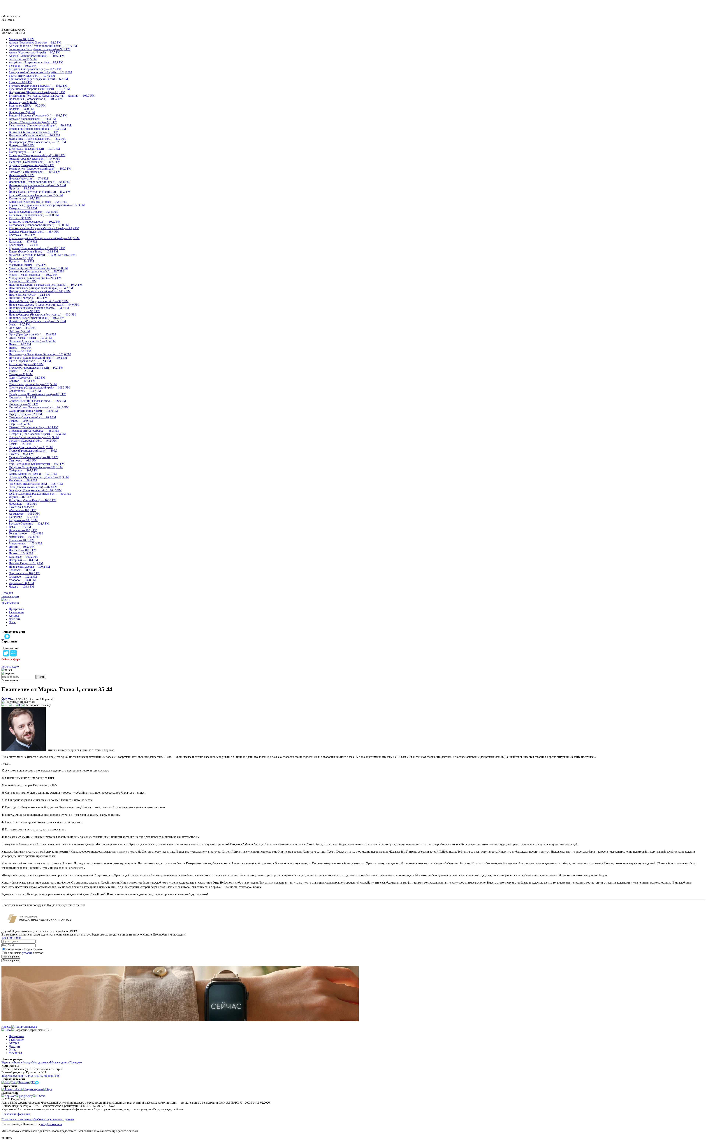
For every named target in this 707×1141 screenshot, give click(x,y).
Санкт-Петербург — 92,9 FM (27, 377)
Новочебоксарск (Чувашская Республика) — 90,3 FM (42, 314)
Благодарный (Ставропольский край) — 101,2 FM (40, 72)
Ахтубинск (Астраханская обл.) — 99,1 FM (36, 62)
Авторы (14, 615)
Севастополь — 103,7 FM (25, 390)
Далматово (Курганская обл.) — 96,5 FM (34, 135)
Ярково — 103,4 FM (21, 586)
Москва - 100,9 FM (13, 32)
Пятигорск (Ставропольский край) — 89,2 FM (38, 357)
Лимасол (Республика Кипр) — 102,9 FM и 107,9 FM (42, 254)
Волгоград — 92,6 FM (23, 102)
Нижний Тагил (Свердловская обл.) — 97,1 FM (38, 301)
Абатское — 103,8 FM (22, 510)
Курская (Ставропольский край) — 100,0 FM (37, 248)
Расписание (16, 612)
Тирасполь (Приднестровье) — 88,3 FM (34, 430)
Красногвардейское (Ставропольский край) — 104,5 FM (44, 238)
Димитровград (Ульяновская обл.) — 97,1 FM (37, 142)
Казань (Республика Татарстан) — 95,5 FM (36, 195)
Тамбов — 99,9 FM (21, 420)
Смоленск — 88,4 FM (22, 397)
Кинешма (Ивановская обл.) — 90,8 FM (34, 215)
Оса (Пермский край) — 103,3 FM (30, 337)
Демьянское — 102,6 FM (24, 536)
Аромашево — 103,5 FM (24, 513)
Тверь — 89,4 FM (20, 424)
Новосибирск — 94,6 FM (24, 311)
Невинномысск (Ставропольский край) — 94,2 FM (41, 288)
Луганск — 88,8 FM (21, 261)
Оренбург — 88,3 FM (22, 327)
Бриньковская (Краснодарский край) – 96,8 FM (38, 79)
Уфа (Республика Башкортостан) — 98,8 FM (36, 463)
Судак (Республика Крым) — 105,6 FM (33, 410)
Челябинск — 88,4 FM (23, 480)
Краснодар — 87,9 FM (23, 241)
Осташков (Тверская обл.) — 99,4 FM (32, 341)
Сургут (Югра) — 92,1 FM (25, 414)
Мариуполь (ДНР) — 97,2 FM (27, 264)
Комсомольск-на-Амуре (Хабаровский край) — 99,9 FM (44, 228)
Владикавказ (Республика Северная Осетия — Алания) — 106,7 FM (51, 95)
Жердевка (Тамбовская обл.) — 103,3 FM (34, 161)
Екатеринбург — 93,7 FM (25, 152)
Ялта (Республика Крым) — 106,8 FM (32, 500)
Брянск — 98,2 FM (20, 82)
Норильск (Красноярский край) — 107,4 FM (36, 317)
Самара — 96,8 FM (21, 374)
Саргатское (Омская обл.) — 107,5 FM (33, 384)
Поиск (41, 676)
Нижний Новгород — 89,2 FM (28, 297)
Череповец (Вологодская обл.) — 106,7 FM (36, 483)
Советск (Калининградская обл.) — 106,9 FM (37, 400)
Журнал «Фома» (11, 1062)
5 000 (17, 937)
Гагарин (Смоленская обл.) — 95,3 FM (33, 122)
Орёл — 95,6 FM (19, 331)
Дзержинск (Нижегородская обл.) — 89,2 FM (37, 138)
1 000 (10, 937)
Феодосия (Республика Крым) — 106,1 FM (36, 467)
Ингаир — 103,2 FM (21, 546)
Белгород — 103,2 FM (22, 65)
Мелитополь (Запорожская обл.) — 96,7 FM (36, 271)
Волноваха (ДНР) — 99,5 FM (27, 105)
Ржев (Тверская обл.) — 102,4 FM (30, 361)
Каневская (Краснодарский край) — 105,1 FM (38, 201)
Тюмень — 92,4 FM (21, 453)
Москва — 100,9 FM (21, 39)
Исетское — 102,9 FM (22, 550)
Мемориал (15, 1052)
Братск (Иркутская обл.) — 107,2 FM (32, 75)
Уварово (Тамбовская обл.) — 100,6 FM (33, 457)
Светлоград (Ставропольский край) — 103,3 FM (39, 387)
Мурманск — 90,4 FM (22, 281)
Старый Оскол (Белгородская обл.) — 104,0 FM (38, 407)
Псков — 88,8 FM (20, 351)
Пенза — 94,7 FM (20, 344)
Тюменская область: (21, 506)
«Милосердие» (58, 1062)
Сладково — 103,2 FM (23, 576)
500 (3, 937)
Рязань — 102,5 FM (21, 370)
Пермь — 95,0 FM (20, 347)
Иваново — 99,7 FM (21, 175)
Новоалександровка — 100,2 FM (29, 566)
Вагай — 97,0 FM (20, 526)
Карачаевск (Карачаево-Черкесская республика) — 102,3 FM (47, 205)
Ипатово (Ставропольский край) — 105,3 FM (37, 185)
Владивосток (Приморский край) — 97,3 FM (37, 92)
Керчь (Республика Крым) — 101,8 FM (33, 211)
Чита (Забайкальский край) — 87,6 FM (33, 487)
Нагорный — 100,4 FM (23, 560)
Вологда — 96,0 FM (21, 108)
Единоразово (33, 949)
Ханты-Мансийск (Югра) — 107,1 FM (33, 473)
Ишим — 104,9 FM (21, 553)
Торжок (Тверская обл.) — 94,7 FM (31, 447)
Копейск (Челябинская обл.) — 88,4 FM (34, 231)
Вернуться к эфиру (13, 29)
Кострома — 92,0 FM (22, 234)
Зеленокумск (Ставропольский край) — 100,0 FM (40, 168)
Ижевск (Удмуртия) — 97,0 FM (28, 178)
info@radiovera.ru (12, 1075)
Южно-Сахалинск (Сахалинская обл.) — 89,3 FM (40, 493)
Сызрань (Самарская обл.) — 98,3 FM (32, 417)
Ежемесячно (13, 949)
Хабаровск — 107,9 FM (23, 470)
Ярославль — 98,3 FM (23, 503)
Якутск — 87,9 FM (20, 497)
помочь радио (10, 596)
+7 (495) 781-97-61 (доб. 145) (42, 1075)
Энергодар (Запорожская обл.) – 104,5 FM (35, 490)
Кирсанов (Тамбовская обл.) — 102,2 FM (34, 221)
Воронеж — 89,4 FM (22, 112)
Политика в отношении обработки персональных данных (37, 1119)
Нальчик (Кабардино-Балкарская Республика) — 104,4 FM (45, 284)
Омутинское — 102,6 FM (24, 573)
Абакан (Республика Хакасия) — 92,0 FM (35, 42)
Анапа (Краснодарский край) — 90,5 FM (34, 52)
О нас (12, 622)
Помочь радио (11, 956)
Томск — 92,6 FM (20, 443)
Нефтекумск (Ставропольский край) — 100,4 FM (40, 291)
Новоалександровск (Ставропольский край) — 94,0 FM (44, 304)
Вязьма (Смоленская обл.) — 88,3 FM (32, 118)
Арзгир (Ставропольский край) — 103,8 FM (36, 55)
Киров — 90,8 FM (20, 218)
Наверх (6, 1026)
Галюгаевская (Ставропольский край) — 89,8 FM (40, 125)
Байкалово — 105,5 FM (23, 516)
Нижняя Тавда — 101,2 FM (26, 563)
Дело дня (7, 592)
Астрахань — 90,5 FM (23, 59)
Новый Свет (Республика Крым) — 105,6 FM (37, 321)
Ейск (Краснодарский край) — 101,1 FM (34, 148)
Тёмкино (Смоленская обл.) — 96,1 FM (33, 427)
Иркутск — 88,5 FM (21, 188)
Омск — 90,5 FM (19, 324)
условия (27, 952)
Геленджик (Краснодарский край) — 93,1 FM (37, 128)
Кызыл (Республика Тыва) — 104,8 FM (33, 251)
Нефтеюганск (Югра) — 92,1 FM (29, 294)
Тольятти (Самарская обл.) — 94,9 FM (33, 440)
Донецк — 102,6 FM (21, 145)
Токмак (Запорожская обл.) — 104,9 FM (34, 437)
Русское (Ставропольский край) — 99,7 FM (36, 367)
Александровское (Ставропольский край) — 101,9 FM (43, 45)
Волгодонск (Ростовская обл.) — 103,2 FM (35, 98)
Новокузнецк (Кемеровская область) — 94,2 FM (39, 307)
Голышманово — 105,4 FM (26, 533)
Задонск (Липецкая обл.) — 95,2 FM (31, 165)
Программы (16, 609)
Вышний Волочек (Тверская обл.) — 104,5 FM (38, 115)
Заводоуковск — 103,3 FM (25, 543)
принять (6, 1137)
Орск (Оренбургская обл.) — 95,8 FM (32, 334)
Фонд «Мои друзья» (35, 1062)
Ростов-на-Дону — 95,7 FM (26, 364)
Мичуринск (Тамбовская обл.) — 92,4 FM (35, 278)
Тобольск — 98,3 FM (22, 570)
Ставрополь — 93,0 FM (23, 404)
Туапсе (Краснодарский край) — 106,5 (33, 450)
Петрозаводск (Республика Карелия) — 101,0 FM (40, 354)
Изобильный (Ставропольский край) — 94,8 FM (39, 181)
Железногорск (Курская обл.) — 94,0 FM (34, 158)
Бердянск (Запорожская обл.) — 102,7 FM (35, 69)
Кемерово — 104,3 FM (23, 208)
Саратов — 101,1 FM (22, 380)
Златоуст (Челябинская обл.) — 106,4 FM (34, 171)
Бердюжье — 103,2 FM (23, 520)
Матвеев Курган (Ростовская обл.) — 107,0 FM (38, 268)
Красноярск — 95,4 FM (23, 244)
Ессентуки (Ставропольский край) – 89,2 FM (37, 155)
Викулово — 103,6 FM (23, 530)
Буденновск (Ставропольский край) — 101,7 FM (39, 88)
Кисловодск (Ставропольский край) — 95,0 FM (39, 225)
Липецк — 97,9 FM (21, 258)
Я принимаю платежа (24, 952)
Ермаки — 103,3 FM (21, 540)
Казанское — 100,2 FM (23, 556)
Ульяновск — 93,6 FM (22, 460)
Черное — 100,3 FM (21, 583)
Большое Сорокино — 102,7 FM (29, 523)
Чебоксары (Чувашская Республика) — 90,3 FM (39, 477)
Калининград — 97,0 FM (24, 198)
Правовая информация (15, 1114)
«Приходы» (75, 1062)
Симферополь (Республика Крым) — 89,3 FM (37, 394)
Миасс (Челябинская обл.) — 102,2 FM (33, 274)
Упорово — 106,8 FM (22, 579)
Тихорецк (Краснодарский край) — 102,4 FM (37, 434)
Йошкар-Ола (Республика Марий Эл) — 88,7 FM (39, 191)
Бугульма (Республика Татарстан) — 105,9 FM (38, 85)
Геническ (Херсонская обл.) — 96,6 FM (33, 132)
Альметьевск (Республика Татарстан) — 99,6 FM (39, 49)
